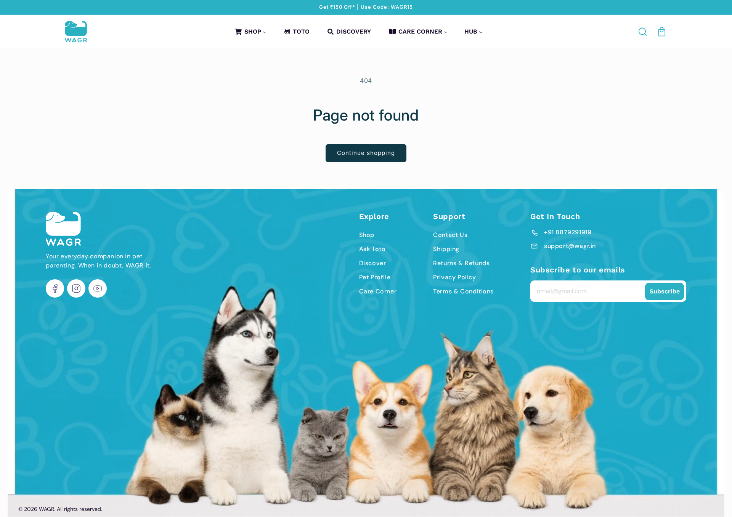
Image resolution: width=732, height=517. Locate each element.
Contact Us (450, 235)
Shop (366, 235)
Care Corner (378, 291)
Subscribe (665, 291)
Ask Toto (372, 249)
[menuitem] (250, 31)
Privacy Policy (454, 277)
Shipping (446, 249)
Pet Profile (375, 277)
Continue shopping (366, 152)
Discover (372, 263)
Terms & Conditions (463, 291)
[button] (643, 32)
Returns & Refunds (461, 263)
